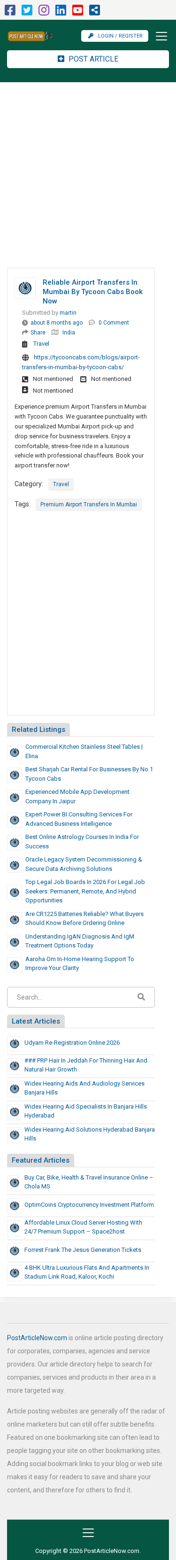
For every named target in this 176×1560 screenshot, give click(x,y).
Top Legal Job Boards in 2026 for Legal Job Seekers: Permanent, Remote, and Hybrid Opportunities (85, 891)
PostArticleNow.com (37, 1338)
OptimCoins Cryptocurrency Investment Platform (89, 1204)
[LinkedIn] (60, 12)
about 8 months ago (57, 322)
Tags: (23, 504)
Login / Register (120, 36)
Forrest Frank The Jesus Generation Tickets (82, 1249)
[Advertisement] (88, 175)
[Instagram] (43, 12)
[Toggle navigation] (158, 36)
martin (68, 313)
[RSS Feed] (94, 12)
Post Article (92, 58)
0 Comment (114, 322)
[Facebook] (10, 12)
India (68, 332)
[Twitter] (27, 12)
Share (38, 332)
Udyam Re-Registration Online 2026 (72, 1042)
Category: (29, 484)
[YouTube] (77, 12)
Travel (41, 343)
